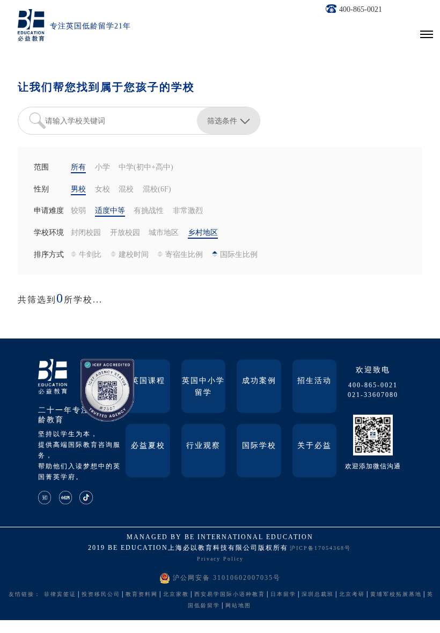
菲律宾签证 (60, 595)
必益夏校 (148, 446)
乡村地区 (203, 233)
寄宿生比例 (184, 255)
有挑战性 (149, 211)
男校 (78, 190)
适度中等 (110, 211)
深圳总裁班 (318, 595)
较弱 (78, 211)
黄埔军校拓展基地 (396, 595)
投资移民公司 (101, 595)
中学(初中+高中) (146, 168)
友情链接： (25, 595)
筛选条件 (222, 120)
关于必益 (314, 446)
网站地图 (238, 606)
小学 (102, 168)
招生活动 (314, 381)
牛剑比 (90, 255)
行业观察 (203, 446)
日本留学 (283, 595)
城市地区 (164, 233)
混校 (126, 190)
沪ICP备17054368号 (320, 548)
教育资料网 (142, 595)
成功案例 (259, 381)
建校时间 (134, 255)
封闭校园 (86, 233)
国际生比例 (239, 255)
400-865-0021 (360, 10)
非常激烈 (188, 211)
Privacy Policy (220, 559)
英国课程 (148, 381)
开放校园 (125, 233)
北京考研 (352, 595)
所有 (78, 168)
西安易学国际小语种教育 (229, 595)
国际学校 (259, 446)
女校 (102, 190)
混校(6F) (157, 190)
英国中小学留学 (203, 387)
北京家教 (176, 595)
